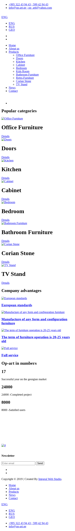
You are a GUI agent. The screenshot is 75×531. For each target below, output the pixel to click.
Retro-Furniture (25, 77)
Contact (13, 90)
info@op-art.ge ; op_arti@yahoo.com (30, 7)
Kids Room (22, 71)
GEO (12, 29)
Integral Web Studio (49, 479)
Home (12, 45)
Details (5, 136)
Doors (19, 58)
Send (40, 463)
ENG (4, 17)
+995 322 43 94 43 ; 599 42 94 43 (28, 4)
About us (14, 48)
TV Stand (21, 84)
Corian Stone (23, 81)
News (12, 87)
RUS (12, 26)
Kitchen (20, 61)
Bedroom (21, 68)
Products (14, 51)
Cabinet (20, 64)
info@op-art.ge (17, 526)
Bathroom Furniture (27, 74)
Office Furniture (25, 55)
